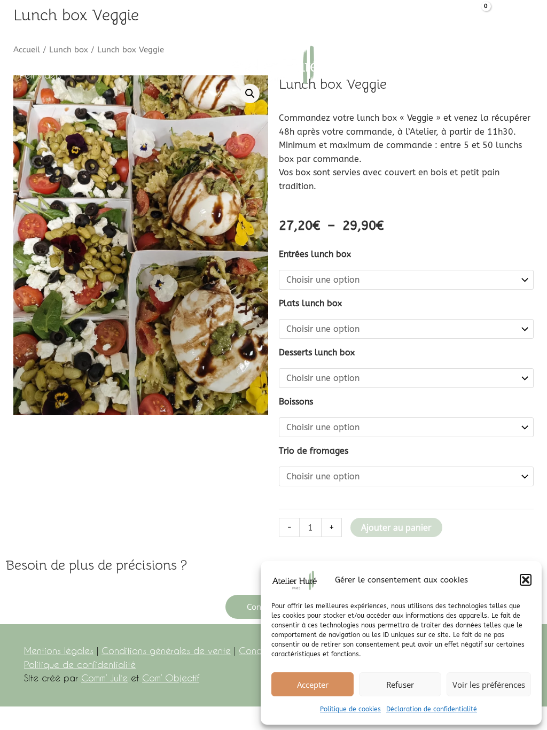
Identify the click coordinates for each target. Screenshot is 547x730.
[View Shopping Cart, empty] (477, 13)
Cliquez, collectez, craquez (145, 58)
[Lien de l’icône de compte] (451, 13)
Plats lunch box (310, 303)
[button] (525, 579)
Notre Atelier (45, 58)
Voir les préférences (488, 684)
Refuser (400, 684)
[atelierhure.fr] (273, 66)
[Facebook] (504, 14)
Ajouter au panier (396, 527)
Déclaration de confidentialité (431, 709)
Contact (358, 74)
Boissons (296, 402)
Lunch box (457, 58)
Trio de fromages (313, 451)
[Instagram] (530, 14)
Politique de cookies (350, 709)
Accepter (313, 684)
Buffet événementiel (380, 58)
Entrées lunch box (315, 254)
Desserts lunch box (317, 352)
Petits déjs (40, 74)
